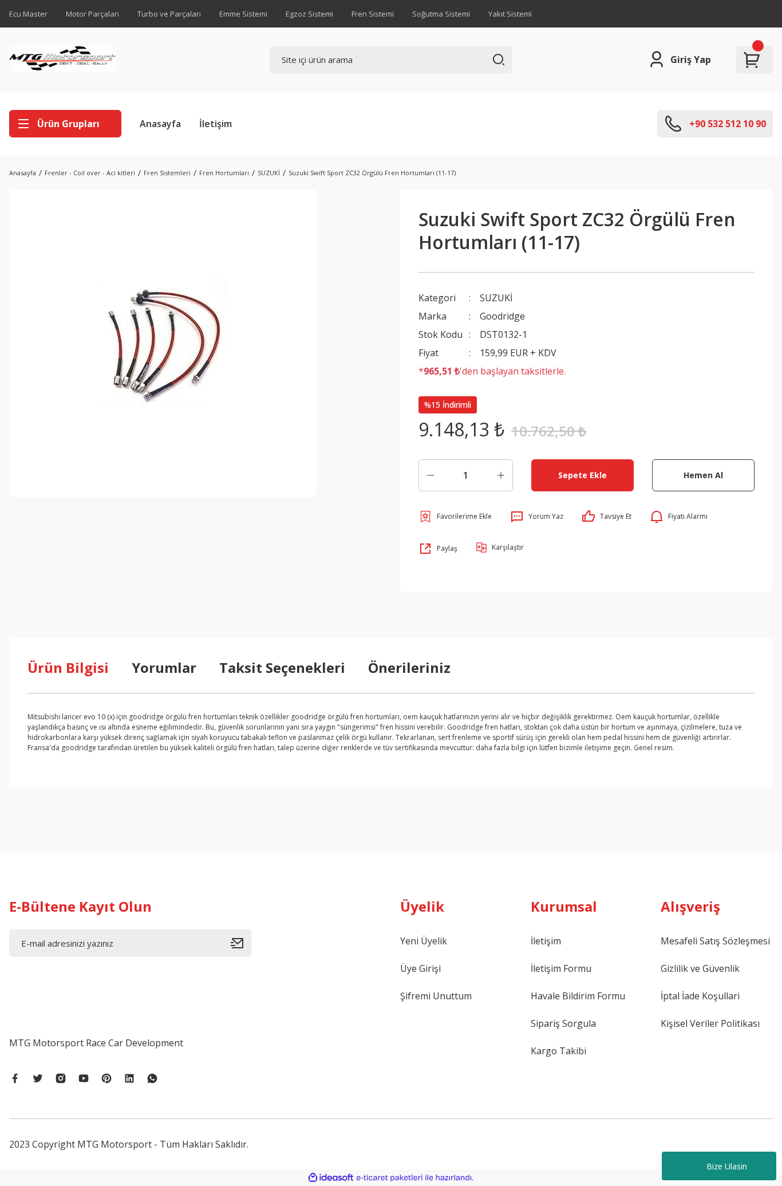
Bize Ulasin (726, 1166)
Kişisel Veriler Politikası (710, 1023)
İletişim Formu (561, 968)
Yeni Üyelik (423, 941)
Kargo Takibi (558, 1051)
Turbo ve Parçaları (169, 14)
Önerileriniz (409, 667)
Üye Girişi (420, 968)
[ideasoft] (331, 1177)
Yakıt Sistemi (510, 14)
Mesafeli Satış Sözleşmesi (715, 941)
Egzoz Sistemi (309, 14)
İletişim (215, 123)
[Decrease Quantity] (430, 475)
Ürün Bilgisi (68, 667)
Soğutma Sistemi (441, 14)
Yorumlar (164, 667)
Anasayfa (160, 123)
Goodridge (502, 316)
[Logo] (62, 59)
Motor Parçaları (92, 14)
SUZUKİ (496, 297)
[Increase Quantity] (500, 475)
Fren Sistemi (372, 14)
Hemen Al (703, 475)
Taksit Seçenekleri (282, 667)
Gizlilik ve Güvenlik (700, 968)
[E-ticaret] (389, 1178)
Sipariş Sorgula (563, 1023)
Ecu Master (28, 14)
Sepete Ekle (582, 475)
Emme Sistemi (243, 14)
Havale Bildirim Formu (578, 996)
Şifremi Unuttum (436, 996)
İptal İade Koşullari (700, 996)
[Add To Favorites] (455, 516)
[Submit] (241, 943)
